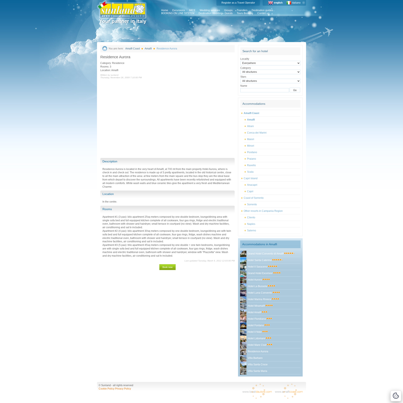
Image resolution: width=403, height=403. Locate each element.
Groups (228, 10)
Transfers (242, 10)
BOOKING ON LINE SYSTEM (177, 13)
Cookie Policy (106, 388)
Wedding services (210, 10)
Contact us (263, 13)
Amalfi (148, 48)
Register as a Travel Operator (238, 2)
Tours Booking (245, 13)
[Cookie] (395, 395)
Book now (167, 267)
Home (164, 10)
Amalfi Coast (132, 48)
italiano (296, 2)
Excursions (178, 10)
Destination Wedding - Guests (216, 13)
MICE (192, 10)
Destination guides (262, 10)
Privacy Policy (123, 388)
